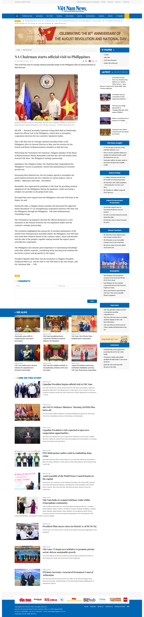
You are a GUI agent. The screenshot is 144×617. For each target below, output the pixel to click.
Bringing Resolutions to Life (33, 21)
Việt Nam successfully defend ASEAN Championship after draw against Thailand (120, 109)
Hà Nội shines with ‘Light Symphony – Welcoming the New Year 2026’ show (115, 185)
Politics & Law (27, 16)
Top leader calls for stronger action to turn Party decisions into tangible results (115, 162)
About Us (118, 2)
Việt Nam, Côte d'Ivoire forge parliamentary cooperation (82, 337)
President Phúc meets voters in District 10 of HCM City (70, 526)
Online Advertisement (111, 63)
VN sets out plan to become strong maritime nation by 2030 (114, 149)
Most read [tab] (121, 72)
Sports (79, 16)
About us (100, 606)
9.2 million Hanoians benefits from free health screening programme (114, 178)
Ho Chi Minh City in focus (112, 21)
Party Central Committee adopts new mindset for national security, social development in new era (115, 155)
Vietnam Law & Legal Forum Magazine (88, 2)
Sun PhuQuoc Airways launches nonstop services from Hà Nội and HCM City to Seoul (114, 277)
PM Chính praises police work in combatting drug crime (67, 454)
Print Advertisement (110, 60)
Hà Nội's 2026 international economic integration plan (115, 216)
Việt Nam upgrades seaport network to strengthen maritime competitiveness (115, 312)
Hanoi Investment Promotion (66, 21)
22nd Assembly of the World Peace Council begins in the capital (68, 477)
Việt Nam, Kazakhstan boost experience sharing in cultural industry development (54, 338)
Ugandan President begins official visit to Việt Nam (67, 384)
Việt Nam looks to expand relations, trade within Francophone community (66, 501)
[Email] (96, 61)
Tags (17, 276)
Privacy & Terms (120, 606)
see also (21, 312)
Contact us (109, 606)
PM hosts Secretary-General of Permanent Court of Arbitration (68, 574)
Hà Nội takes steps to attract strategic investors (115, 221)
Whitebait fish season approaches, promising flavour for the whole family (114, 352)
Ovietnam (110, 2)
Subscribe (107, 57)
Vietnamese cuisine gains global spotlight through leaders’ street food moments (115, 359)
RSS (128, 606)
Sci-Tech (50, 16)
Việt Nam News (72, 9)
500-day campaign (45, 23)
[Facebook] (83, 61)
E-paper (107, 50)
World (110, 16)
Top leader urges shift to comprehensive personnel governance (24, 338)
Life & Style (69, 16)
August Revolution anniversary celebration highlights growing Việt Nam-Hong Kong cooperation (84, 367)
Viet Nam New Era (50, 21)
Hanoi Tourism (97, 21)
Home (18, 50)
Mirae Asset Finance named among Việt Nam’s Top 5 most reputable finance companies (114, 293)
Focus (18, 21)
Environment (90, 16)
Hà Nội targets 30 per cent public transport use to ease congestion (114, 241)
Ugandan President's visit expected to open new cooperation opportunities (66, 431)
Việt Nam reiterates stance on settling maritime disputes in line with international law (115, 319)
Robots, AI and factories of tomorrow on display (120, 119)
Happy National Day (60, 23)
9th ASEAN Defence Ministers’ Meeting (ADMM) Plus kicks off (69, 408)
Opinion (101, 16)
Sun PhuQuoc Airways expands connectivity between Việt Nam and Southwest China (114, 285)
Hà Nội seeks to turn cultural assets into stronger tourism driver (114, 236)
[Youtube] (89, 61)
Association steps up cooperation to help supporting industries (119, 97)
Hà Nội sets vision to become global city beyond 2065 (114, 246)
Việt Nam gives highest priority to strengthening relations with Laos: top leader (55, 367)
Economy (39, 16)
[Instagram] (93, 61)
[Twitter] (86, 61)
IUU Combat (31, 23)
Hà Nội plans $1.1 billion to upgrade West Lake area (114, 191)
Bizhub (103, 2)
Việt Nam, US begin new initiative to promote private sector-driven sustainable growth (68, 551)
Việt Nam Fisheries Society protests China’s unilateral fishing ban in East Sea (115, 327)
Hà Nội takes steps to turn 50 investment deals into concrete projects (113, 209)
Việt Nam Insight (19, 23)
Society (59, 16)
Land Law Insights (84, 21)
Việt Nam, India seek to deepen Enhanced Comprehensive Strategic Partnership (26, 367)
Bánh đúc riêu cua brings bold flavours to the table (113, 366)
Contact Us (126, 2)
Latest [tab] (106, 72)
